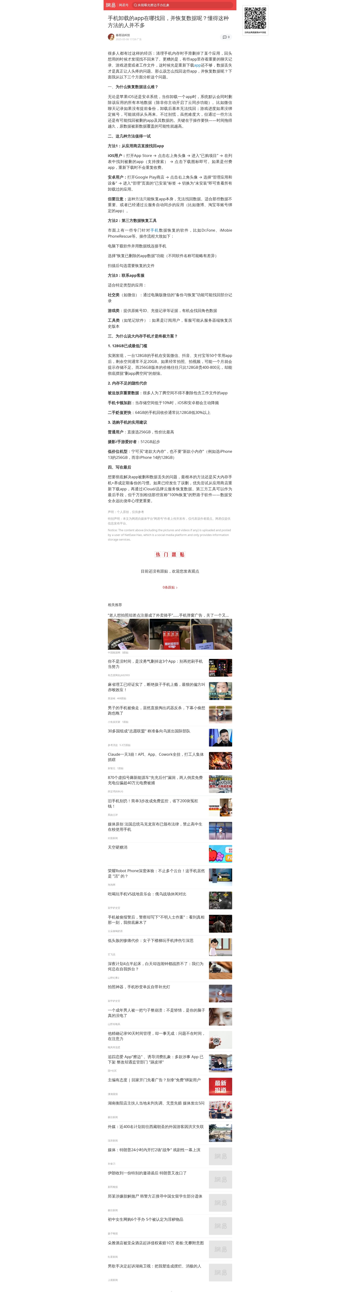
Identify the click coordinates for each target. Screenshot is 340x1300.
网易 (111, 5)
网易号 (124, 5)
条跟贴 (169, 587)
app (197, 65)
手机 (154, 230)
